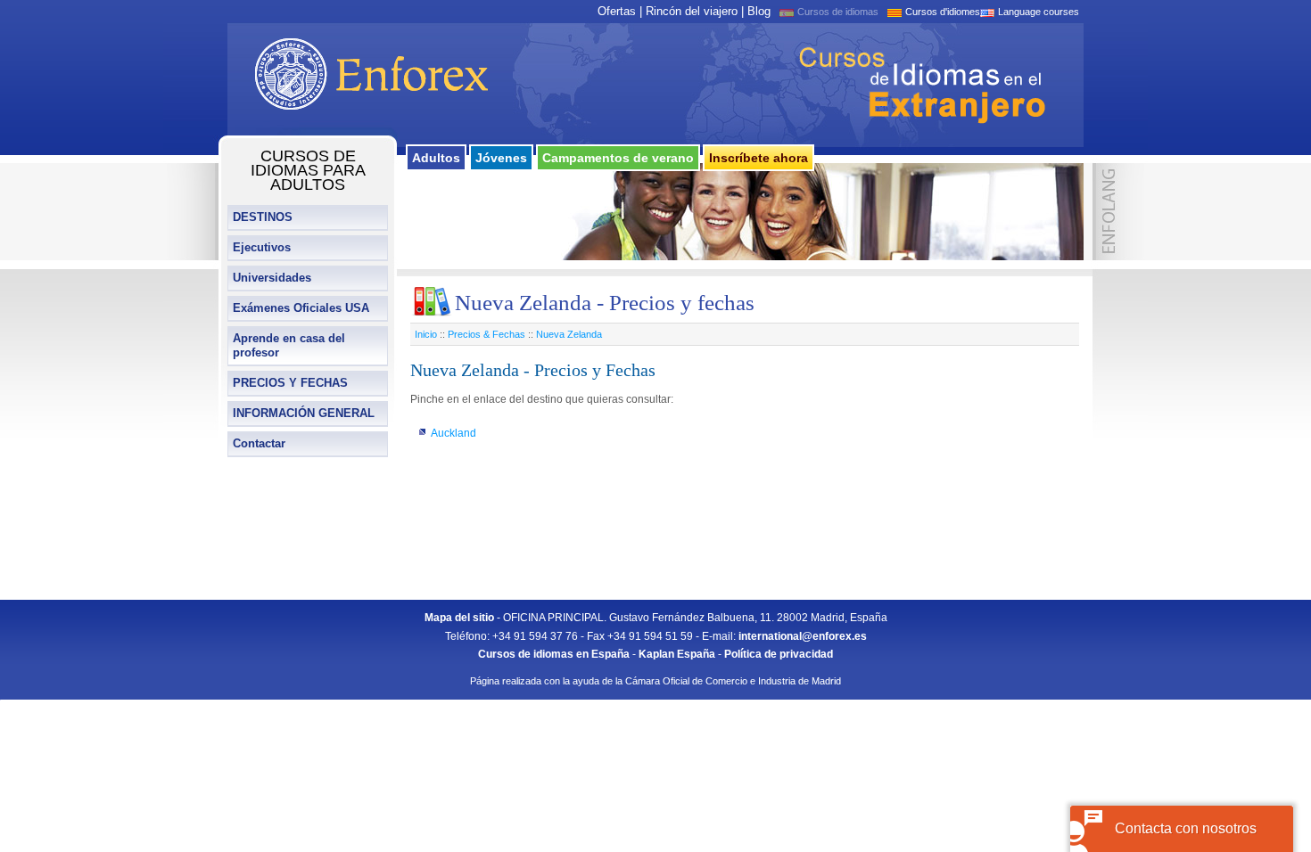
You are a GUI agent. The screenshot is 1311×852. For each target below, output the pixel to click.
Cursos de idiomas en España (554, 654)
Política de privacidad (778, 654)
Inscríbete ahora (758, 158)
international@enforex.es (802, 636)
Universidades (272, 277)
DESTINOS (263, 217)
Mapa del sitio (459, 617)
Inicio (426, 334)
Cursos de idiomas (837, 11)
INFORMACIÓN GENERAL (304, 413)
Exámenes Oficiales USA (301, 308)
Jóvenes (501, 158)
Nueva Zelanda (569, 334)
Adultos (436, 158)
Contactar (259, 443)
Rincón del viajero (692, 11)
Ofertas (617, 11)
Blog (759, 11)
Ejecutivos (262, 247)
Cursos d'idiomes (942, 11)
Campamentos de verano (618, 158)
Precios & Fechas (486, 334)
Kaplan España (677, 654)
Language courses (1038, 11)
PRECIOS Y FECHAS (290, 382)
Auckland (453, 433)
